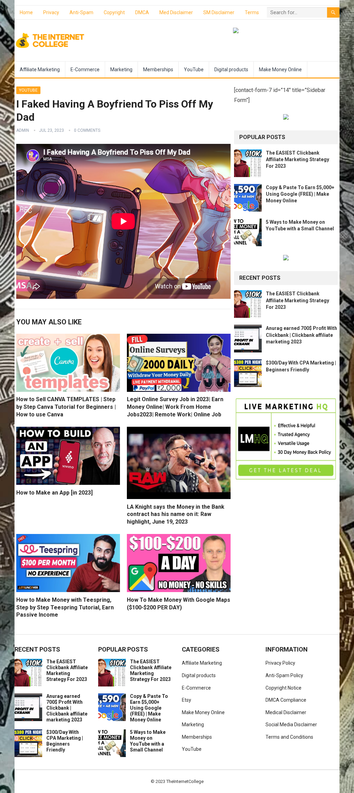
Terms (252, 12)
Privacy (51, 12)
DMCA (142, 12)
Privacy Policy (280, 663)
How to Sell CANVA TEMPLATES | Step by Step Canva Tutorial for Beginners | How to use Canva (66, 406)
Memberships (158, 69)
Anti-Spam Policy (284, 675)
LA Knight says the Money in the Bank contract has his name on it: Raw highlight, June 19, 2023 (175, 514)
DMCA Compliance (286, 700)
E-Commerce (85, 69)
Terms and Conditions (289, 737)
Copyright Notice (283, 688)
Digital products (231, 69)
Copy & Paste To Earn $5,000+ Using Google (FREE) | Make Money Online (300, 194)
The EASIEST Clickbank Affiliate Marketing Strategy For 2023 (297, 159)
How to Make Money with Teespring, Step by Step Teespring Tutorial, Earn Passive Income (65, 607)
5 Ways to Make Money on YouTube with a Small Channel (148, 740)
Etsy (186, 700)
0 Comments (87, 130)
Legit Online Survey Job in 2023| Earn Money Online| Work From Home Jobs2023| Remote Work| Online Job (175, 406)
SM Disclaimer (218, 12)
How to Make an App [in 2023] (54, 492)
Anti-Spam (81, 12)
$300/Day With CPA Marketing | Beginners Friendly (64, 740)
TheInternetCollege (185, 781)
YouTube (194, 69)
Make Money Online (280, 69)
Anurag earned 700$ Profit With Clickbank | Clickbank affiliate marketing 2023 (301, 334)
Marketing (121, 69)
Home (26, 12)
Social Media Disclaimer (291, 724)
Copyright (114, 12)
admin (22, 130)
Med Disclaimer (176, 12)
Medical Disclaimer (286, 712)
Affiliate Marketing (40, 69)
